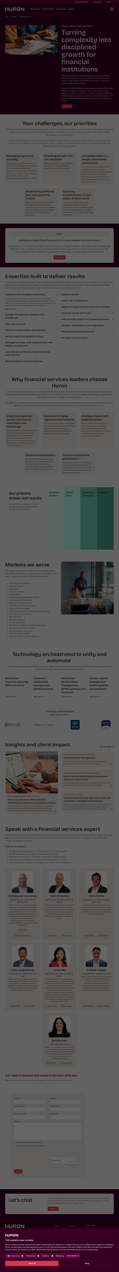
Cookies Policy (92, 1250)
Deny (87, 1263)
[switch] (13, 1256)
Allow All (31, 1263)
